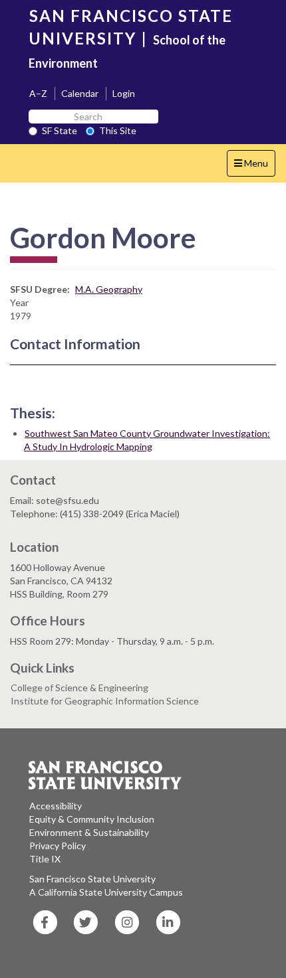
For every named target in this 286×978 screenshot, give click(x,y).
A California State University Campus (106, 892)
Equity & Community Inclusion (91, 819)
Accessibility (55, 805)
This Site (117, 130)
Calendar (79, 93)
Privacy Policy (57, 845)
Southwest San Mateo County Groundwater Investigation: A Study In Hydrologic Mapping (147, 440)
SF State (59, 130)
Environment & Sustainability (89, 832)
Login (123, 93)
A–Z (38, 93)
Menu (254, 167)
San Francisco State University (92, 878)
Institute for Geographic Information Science (105, 700)
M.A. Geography (108, 289)
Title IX (45, 858)
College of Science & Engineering (79, 687)
